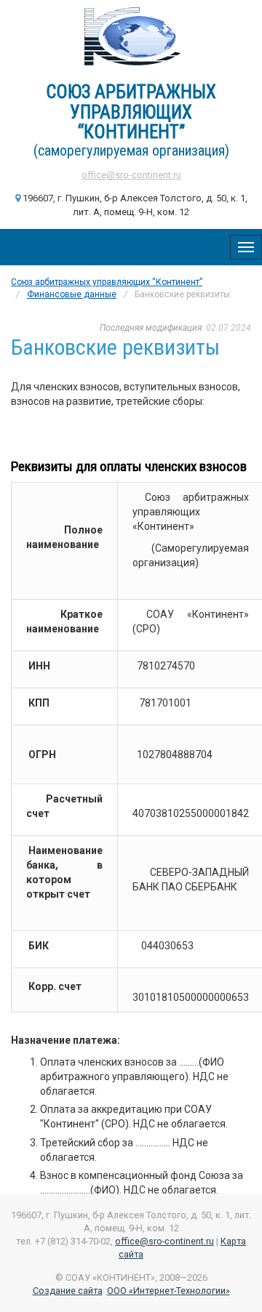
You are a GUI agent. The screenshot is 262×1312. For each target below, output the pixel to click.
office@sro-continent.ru (131, 174)
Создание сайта (68, 1290)
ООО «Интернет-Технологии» (168, 1290)
